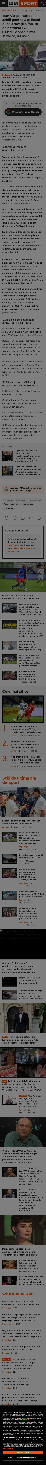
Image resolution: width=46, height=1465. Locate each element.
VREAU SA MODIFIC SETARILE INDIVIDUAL (23, 1458)
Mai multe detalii (26, 1419)
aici (12, 1429)
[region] (23, 1435)
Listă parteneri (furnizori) (8, 1448)
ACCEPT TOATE (23, 1452)
